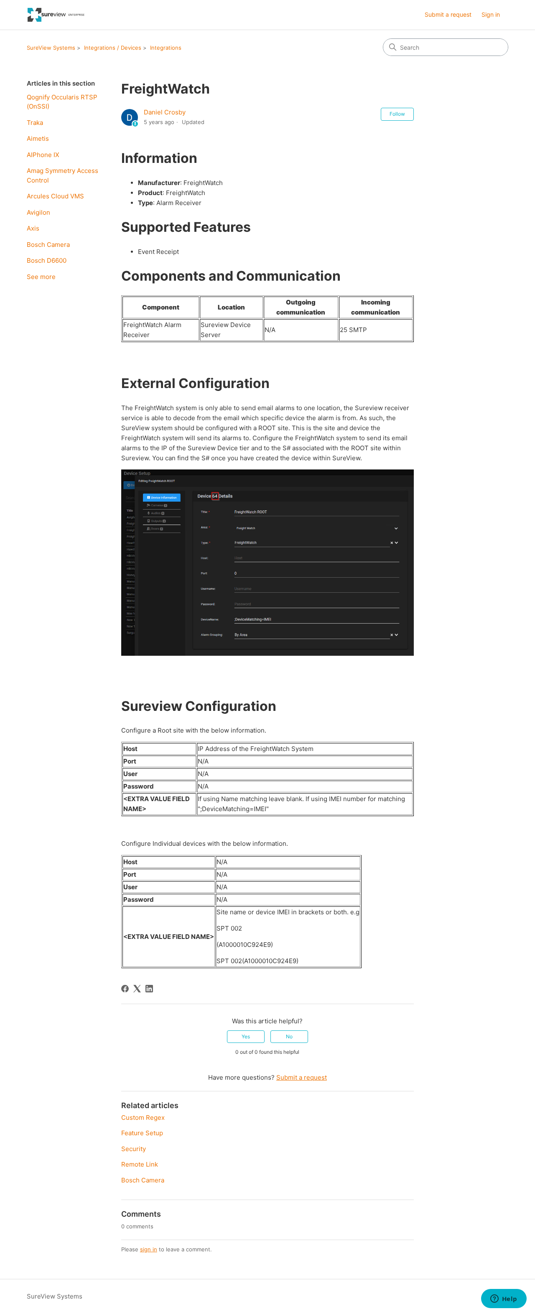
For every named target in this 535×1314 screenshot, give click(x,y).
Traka (35, 123)
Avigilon (38, 212)
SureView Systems (51, 47)
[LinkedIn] (149, 988)
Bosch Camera (48, 245)
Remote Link (139, 1164)
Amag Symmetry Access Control (62, 175)
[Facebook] (125, 988)
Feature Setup (142, 1133)
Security (133, 1149)
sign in (148, 1249)
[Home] (56, 15)
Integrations (165, 47)
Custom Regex (143, 1117)
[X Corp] (137, 988)
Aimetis (38, 138)
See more (41, 277)
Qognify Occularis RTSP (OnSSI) (62, 102)
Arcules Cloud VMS (55, 196)
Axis (33, 228)
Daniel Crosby (165, 112)
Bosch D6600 (46, 260)
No (289, 1036)
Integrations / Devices (112, 47)
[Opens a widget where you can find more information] (504, 1299)
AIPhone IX (43, 155)
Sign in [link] (491, 14)
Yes (246, 1036)
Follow (397, 114)
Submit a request (448, 14)
